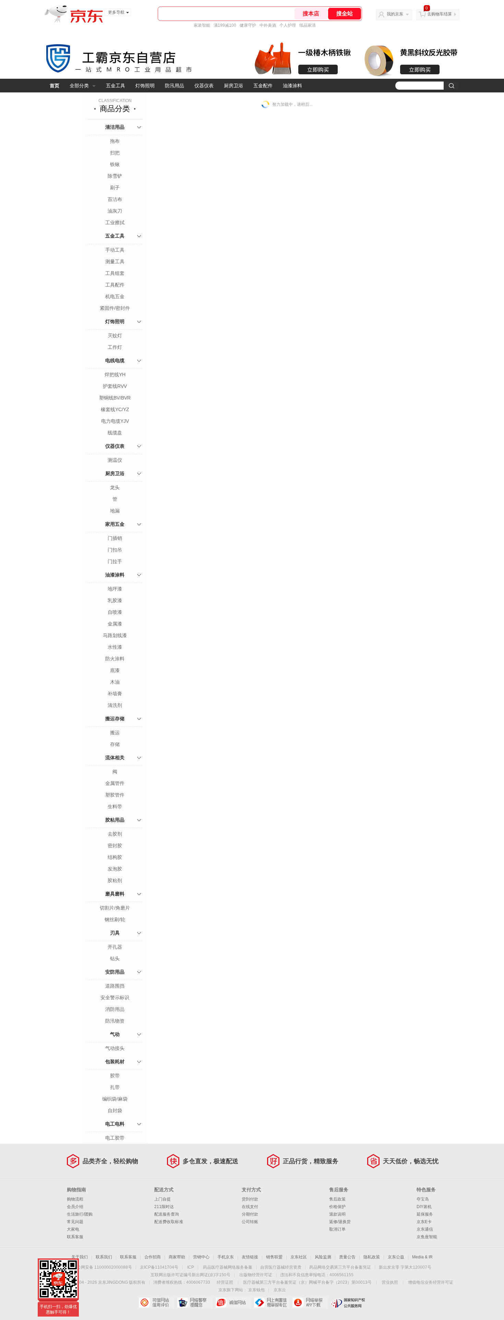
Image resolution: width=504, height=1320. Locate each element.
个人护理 (287, 25)
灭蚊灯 (115, 335)
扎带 (115, 1087)
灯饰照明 (145, 85)
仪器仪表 (204, 85)
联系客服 (75, 1236)
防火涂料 (114, 658)
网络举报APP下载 (309, 1302)
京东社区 (298, 1257)
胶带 (115, 1075)
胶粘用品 (114, 820)
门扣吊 (115, 550)
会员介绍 (75, 1206)
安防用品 (114, 972)
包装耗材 (114, 1061)
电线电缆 (114, 360)
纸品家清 (307, 25)
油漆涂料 (292, 85)
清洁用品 (114, 127)
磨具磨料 (114, 894)
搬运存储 (114, 718)
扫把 (115, 152)
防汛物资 (114, 1021)
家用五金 (114, 524)
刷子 (115, 187)
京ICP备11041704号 (159, 1267)
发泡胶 (115, 869)
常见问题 (75, 1221)
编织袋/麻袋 (115, 1099)
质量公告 (347, 1257)
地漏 (115, 510)
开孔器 (115, 947)
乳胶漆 (115, 600)
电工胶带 (114, 1138)
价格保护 (337, 1206)
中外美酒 (268, 25)
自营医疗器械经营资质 (280, 1267)
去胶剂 (115, 834)
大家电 (73, 1229)
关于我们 (79, 1257)
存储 (115, 744)
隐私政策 (371, 1257)
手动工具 (114, 250)
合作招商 (152, 1257)
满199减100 (225, 25)
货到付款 (250, 1199)
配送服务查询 (166, 1214)
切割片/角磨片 (115, 908)
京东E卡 (424, 1221)
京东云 (280, 1289)
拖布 (115, 141)
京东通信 (425, 1229)
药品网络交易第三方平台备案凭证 (340, 1267)
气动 (115, 1034)
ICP (190, 1267)
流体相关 (114, 757)
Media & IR (422, 1257)
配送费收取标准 (168, 1221)
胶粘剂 (115, 880)
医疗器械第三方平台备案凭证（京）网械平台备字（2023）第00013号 (307, 1282)
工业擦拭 (114, 222)
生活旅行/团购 (80, 1214)
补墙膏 (115, 693)
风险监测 (323, 1257)
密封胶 (115, 845)
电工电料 (114, 1124)
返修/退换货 (340, 1221)
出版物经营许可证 (255, 1274)
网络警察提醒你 (194, 1302)
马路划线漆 (115, 635)
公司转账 (250, 1221)
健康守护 (248, 25)
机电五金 (114, 296)
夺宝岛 (423, 1199)
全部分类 (79, 85)
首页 (54, 85)
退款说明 (337, 1214)
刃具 (115, 933)
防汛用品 (174, 85)
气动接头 (114, 1048)
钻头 (115, 958)
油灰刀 (115, 211)
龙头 (115, 487)
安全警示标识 (114, 997)
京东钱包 (256, 1289)
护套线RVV (115, 386)
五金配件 (263, 85)
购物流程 (75, 1199)
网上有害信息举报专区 (271, 1302)
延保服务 (425, 1214)
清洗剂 (115, 705)
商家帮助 (177, 1257)
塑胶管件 (114, 795)
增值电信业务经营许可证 (430, 1282)
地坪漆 (115, 589)
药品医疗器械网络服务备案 (227, 1267)
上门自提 (162, 1199)
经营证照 (225, 1282)
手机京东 (225, 1257)
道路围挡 (114, 986)
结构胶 (115, 857)
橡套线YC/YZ (115, 409)
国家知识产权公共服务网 (348, 1302)
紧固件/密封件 (115, 308)
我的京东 (395, 14)
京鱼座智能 (427, 1236)
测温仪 (115, 460)
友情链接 (250, 1257)
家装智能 (202, 25)
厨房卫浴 (233, 85)
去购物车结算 (439, 14)
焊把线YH (115, 374)
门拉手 (115, 561)
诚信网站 (233, 1302)
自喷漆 (115, 612)
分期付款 (250, 1214)
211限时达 (164, 1206)
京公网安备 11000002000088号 (102, 1267)
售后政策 (337, 1199)
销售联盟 (274, 1257)
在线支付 (250, 1206)
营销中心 (201, 1257)
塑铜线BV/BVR (115, 398)
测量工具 (114, 261)
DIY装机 (424, 1206)
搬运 (115, 732)
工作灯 (115, 347)
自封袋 (115, 1110)
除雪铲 (115, 176)
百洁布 (115, 199)
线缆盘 (115, 432)
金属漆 (115, 623)
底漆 (115, 670)
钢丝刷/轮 (115, 919)
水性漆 (115, 647)
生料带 (115, 806)
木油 (115, 682)
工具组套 (114, 273)
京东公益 (396, 1257)
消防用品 (114, 1009)
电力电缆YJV (115, 421)
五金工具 (115, 85)
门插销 (115, 538)
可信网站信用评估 (156, 1302)
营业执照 (390, 1282)
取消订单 (337, 1229)
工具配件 (114, 285)
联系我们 (104, 1257)
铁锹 (115, 164)
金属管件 (114, 783)
